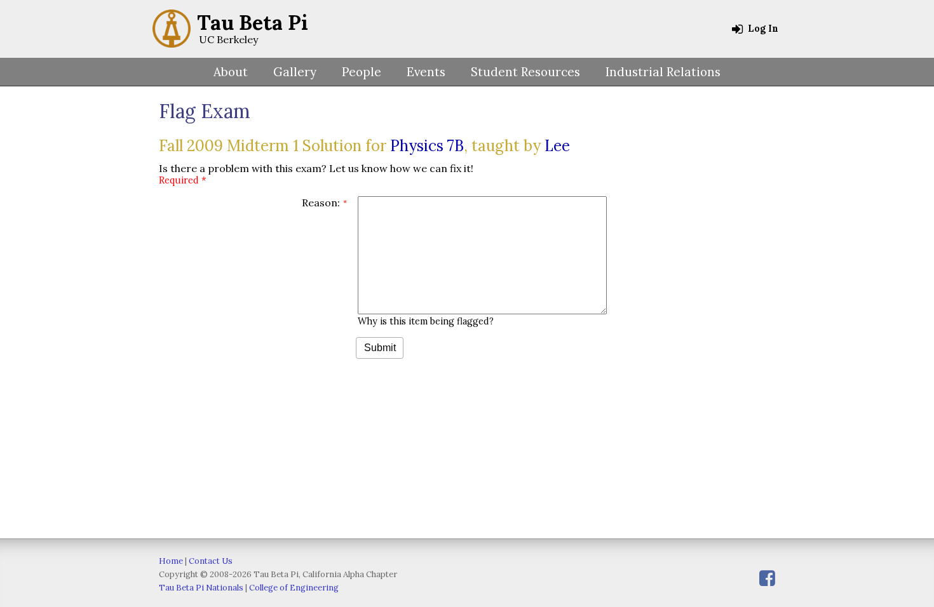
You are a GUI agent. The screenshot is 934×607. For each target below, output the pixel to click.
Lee (557, 146)
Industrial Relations (663, 71)
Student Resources (525, 71)
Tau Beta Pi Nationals (201, 587)
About (230, 71)
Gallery (294, 71)
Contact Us (211, 561)
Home (171, 561)
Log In (761, 28)
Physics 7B (427, 146)
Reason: (321, 202)
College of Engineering (294, 587)
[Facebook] (767, 578)
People (361, 71)
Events (426, 71)
